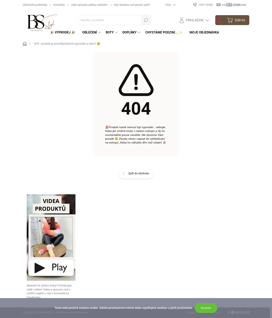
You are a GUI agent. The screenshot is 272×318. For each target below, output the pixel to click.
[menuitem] (64, 32)
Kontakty (59, 4)
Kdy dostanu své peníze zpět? (132, 4)
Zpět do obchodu (138, 173)
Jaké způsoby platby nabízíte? (89, 4)
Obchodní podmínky (35, 4)
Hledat (146, 20)
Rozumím (206, 308)
